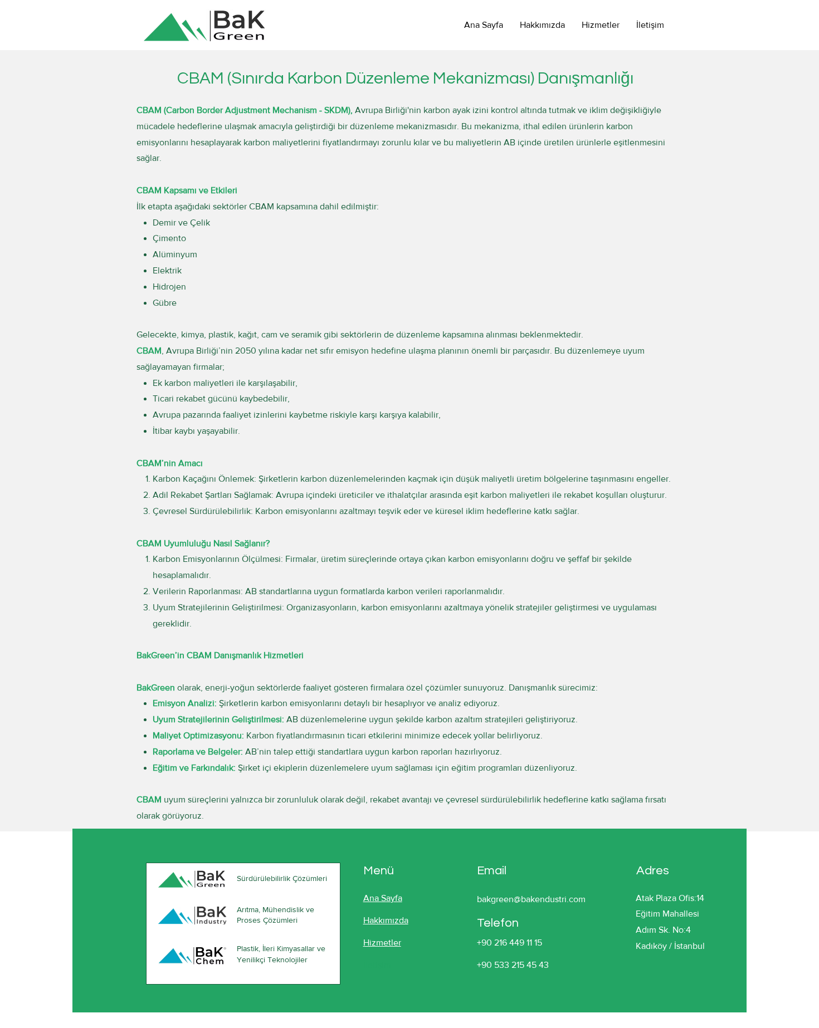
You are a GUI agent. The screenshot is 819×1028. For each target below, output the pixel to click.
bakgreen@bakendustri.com (531, 899)
